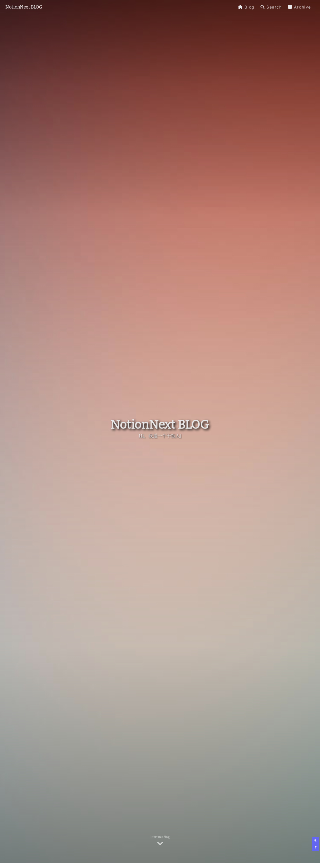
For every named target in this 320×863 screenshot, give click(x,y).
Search (274, 7)
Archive (302, 7)
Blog (249, 7)
